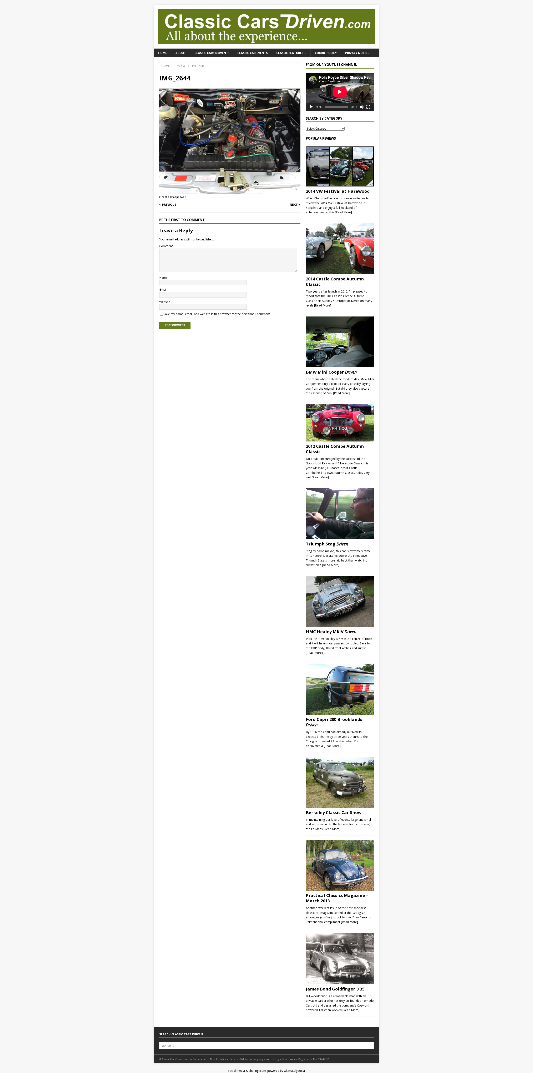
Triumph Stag (327, 544)
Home (162, 53)
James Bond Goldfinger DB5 (335, 989)
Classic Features (289, 53)
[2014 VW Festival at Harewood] (340, 166)
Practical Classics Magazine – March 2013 (337, 898)
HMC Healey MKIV (331, 631)
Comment (166, 246)
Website (164, 302)
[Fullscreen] (368, 107)
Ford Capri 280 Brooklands (334, 722)
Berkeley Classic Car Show (333, 812)
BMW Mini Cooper (331, 372)
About (181, 53)
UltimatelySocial (294, 1071)
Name (163, 277)
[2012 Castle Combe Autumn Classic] (340, 422)
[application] (340, 92)
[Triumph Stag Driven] (340, 513)
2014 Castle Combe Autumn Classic (335, 281)
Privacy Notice (357, 53)
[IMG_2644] (229, 192)
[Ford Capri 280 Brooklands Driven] (340, 689)
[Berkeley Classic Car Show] (340, 782)
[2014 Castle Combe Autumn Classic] (340, 248)
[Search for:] (266, 1045)
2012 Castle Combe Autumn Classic (335, 448)
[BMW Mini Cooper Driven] (340, 342)
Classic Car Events (252, 53)
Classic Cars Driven (210, 53)
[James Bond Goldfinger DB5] (340, 958)
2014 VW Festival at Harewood (338, 191)
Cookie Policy (326, 53)
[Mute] (362, 107)
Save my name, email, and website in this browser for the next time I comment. (217, 314)
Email (163, 289)
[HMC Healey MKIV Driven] (340, 601)
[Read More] (343, 212)
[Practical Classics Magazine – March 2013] (340, 865)
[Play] (311, 107)
